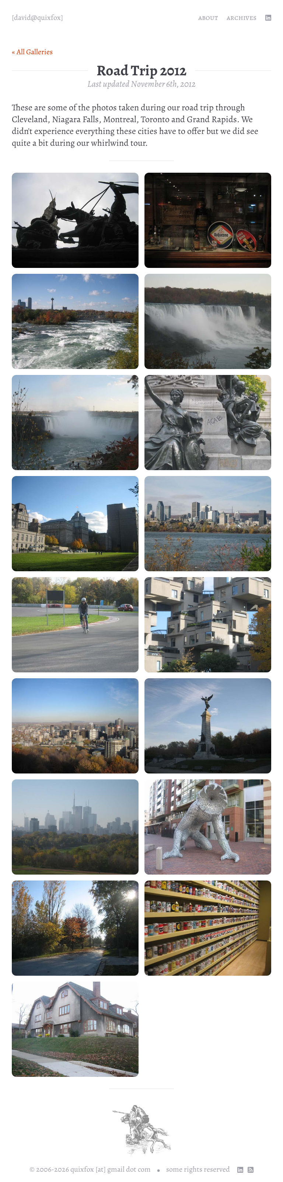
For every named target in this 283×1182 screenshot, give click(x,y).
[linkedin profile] (268, 18)
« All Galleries (32, 52)
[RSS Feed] (251, 1170)
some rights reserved (198, 1169)
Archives (241, 18)
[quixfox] (37, 18)
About (208, 18)
